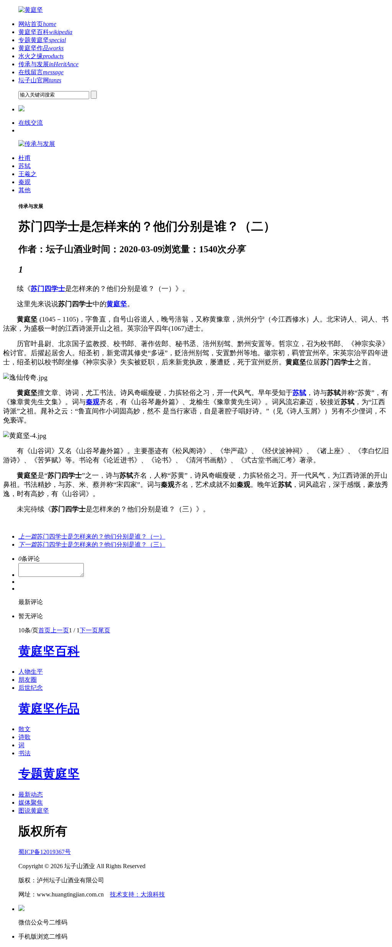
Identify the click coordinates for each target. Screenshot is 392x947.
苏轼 (24, 166)
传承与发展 (48, 64)
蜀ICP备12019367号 (44, 852)
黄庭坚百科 (45, 32)
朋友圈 (27, 679)
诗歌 (24, 737)
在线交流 (30, 122)
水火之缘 (41, 56)
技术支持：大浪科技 (137, 894)
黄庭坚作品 (41, 48)
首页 (44, 630)
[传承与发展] (36, 143)
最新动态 (30, 794)
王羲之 (27, 174)
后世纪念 (30, 687)
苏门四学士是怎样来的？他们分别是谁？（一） (91, 536)
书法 (24, 753)
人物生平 (30, 671)
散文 (24, 729)
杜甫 (24, 158)
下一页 (89, 630)
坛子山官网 (39, 80)
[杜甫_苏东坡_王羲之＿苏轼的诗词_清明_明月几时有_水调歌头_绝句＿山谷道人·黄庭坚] (30, 10)
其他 (24, 190)
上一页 (60, 630)
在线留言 (41, 72)
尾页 (104, 630)
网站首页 (37, 24)
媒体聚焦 (30, 802)
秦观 (24, 182)
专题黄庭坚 (42, 40)
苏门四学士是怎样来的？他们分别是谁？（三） (91, 544)
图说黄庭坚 (33, 810)
